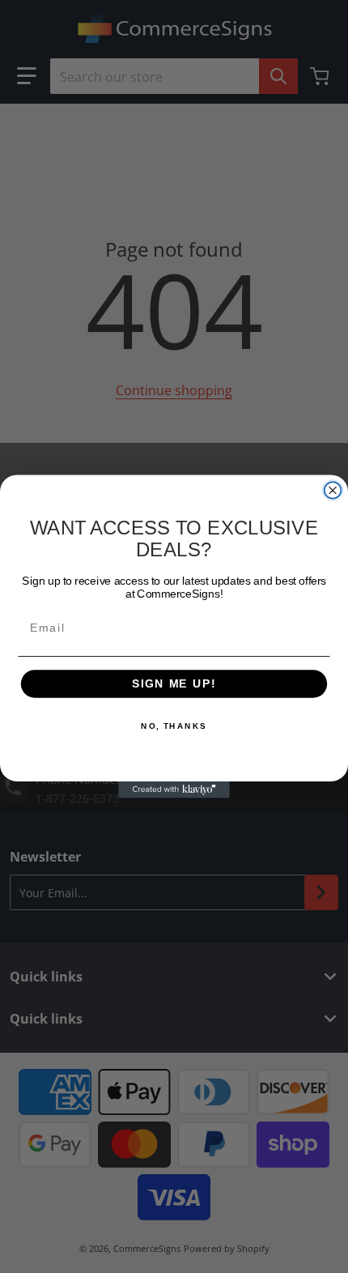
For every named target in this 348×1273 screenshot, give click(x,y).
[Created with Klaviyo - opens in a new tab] (174, 789)
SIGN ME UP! (174, 684)
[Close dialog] (333, 490)
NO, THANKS (174, 725)
